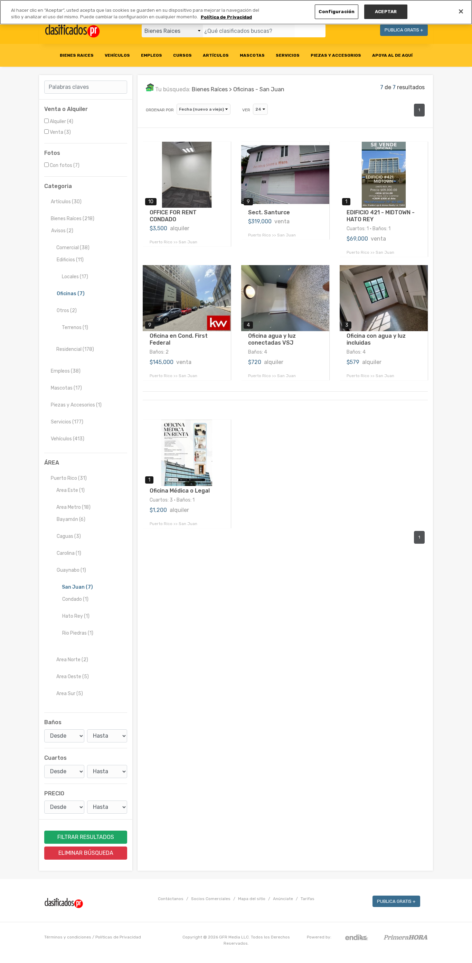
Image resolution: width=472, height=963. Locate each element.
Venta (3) (60, 132)
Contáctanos (170, 898)
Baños (53, 722)
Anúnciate (283, 898)
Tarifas (307, 898)
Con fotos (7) (64, 165)
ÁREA (51, 462)
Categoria (58, 186)
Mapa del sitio (251, 898)
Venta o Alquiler (66, 109)
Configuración (337, 11)
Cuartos (55, 758)
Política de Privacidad (226, 17)
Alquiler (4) (61, 121)
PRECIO (54, 793)
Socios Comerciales (210, 898)
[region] (236, 12)
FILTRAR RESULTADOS (85, 837)
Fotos (52, 153)
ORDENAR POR (160, 109)
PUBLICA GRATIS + (404, 29)
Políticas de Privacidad (118, 937)
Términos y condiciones (67, 937)
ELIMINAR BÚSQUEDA (85, 853)
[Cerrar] (461, 11)
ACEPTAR (386, 11)
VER (246, 109)
